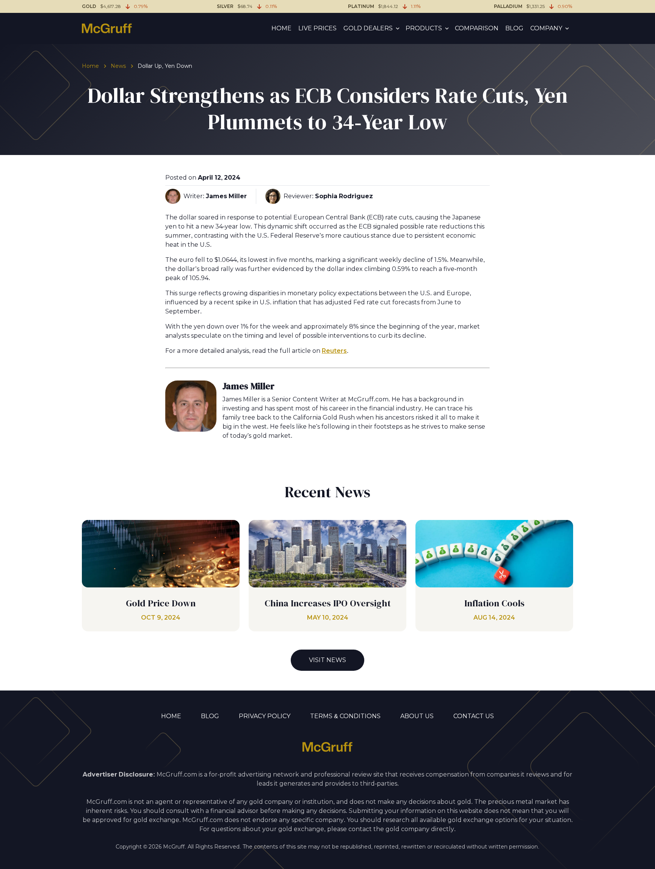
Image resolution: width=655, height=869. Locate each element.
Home (281, 28)
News (118, 66)
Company (546, 28)
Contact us (473, 716)
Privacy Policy (264, 716)
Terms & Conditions (345, 716)
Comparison (476, 28)
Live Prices (317, 28)
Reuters (334, 351)
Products (424, 28)
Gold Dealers (368, 28)
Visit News (327, 660)
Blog (514, 28)
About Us (417, 716)
